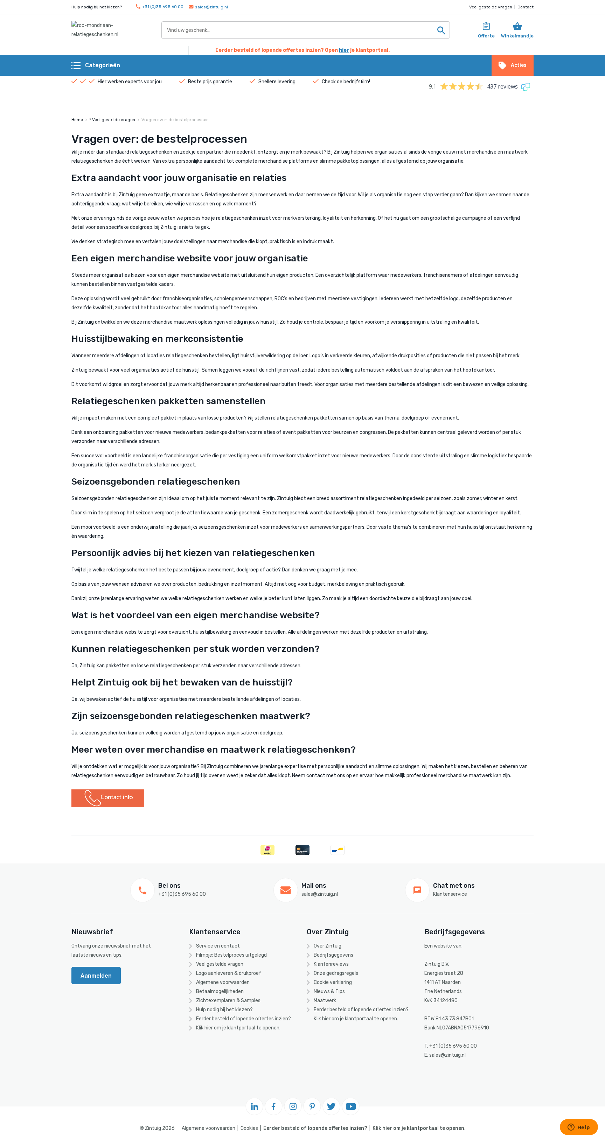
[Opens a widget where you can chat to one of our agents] (578, 1128)
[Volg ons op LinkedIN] (254, 1106)
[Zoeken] (441, 30)
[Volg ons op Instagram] (293, 1106)
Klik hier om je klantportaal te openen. (238, 1028)
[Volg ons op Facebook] (274, 1106)
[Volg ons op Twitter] (331, 1106)
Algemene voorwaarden (223, 982)
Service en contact (218, 946)
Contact (525, 7)
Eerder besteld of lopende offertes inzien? (243, 1019)
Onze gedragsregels (336, 973)
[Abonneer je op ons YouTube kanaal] (351, 1106)
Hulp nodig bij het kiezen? (224, 1010)
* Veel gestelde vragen (112, 119)
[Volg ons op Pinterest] (312, 1106)
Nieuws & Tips (329, 991)
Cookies (249, 1128)
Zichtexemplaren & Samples (228, 1001)
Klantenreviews (331, 964)
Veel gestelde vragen (490, 7)
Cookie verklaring (333, 982)
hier (344, 50)
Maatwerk (325, 1001)
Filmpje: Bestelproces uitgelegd (231, 955)
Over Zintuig (327, 946)
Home (77, 119)
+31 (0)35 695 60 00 (162, 7)
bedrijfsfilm (356, 82)
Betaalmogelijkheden (220, 991)
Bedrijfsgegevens (333, 955)
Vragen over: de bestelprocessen (175, 119)
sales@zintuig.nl (211, 7)
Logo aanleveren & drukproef (228, 973)
